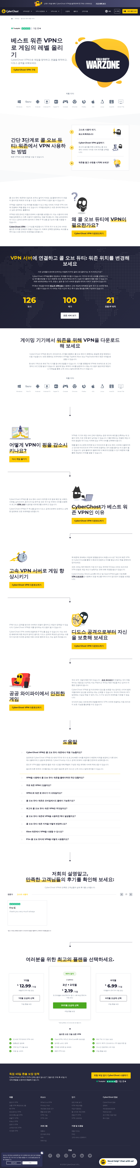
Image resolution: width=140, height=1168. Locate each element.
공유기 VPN (13, 1125)
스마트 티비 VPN (15, 1128)
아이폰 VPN (13, 1131)
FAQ (73, 1134)
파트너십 (43, 1141)
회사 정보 (106, 1118)
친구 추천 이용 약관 (109, 1115)
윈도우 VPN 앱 (56, 286)
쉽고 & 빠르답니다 (86, 134)
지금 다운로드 (76, 1109)
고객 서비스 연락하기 (79, 1137)
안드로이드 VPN (15, 1112)
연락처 (105, 1105)
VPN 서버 (21, 504)
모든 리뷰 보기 (77, 1102)
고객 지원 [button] (85, 11)
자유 (42, 1137)
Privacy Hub (45, 1105)
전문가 (10, 894)
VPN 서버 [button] (54, 11)
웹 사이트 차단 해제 (78, 1112)
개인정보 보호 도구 (47, 1109)
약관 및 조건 (107, 1112)
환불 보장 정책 (45, 1112)
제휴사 (42, 1131)
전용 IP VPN (76, 1115)
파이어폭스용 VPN (16, 1115)
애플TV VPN (13, 1118)
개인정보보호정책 (109, 1109)
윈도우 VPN (13, 1102)
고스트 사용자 (22, 894)
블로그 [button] (76, 11)
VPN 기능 (44, 1115)
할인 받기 (132, 11)
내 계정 (117, 11)
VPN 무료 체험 (77, 1105)
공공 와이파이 (107, 680)
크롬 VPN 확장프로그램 (17, 1105)
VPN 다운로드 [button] (40, 11)
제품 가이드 (76, 1131)
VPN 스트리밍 (77, 1118)
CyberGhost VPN (17, 227)
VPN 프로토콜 (77, 577)
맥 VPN (12, 1109)
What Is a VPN (46, 1102)
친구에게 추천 (45, 1134)
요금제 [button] (67, 11)
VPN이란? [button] (26, 11)
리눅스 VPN (13, 1121)
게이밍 (17, 18)
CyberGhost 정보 (109, 1102)
